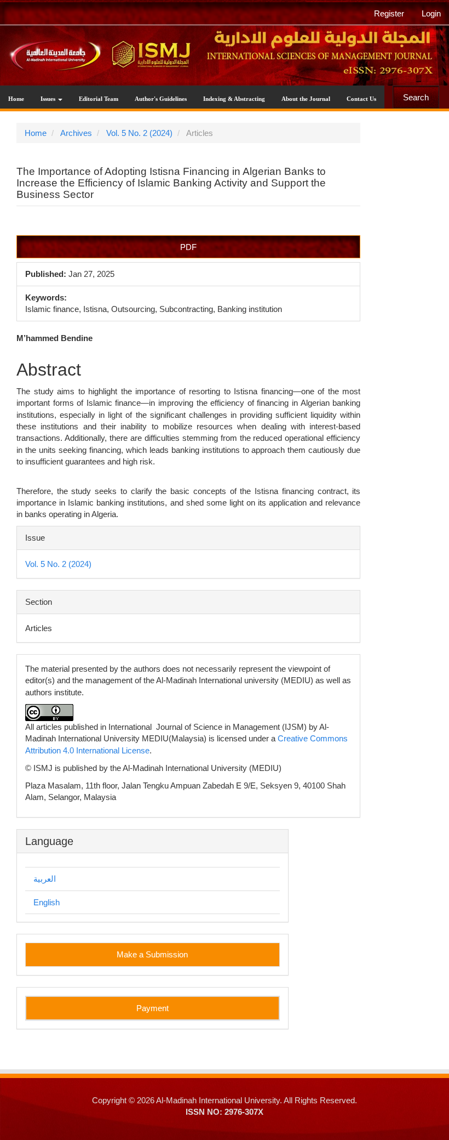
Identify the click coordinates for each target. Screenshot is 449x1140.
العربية (44, 878)
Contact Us (361, 98)
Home (16, 98)
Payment (152, 1008)
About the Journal (305, 98)
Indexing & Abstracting (234, 98)
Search (416, 97)
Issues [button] (49, 98)
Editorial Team (98, 98)
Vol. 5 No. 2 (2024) (139, 133)
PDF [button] (188, 247)
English (46, 902)
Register (389, 13)
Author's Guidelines (161, 98)
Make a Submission (152, 954)
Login (431, 13)
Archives (76, 133)
